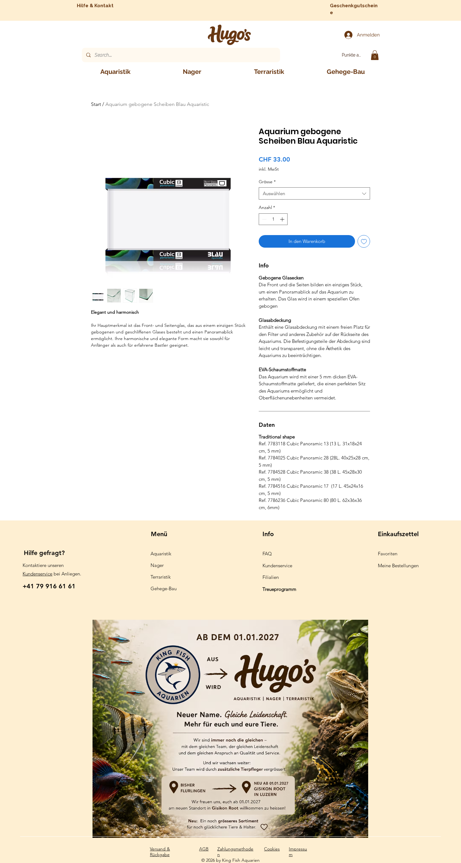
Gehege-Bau (164, 588)
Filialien (270, 577)
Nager (157, 565)
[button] (375, 55)
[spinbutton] (273, 219)
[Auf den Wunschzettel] (364, 241)
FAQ (267, 554)
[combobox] (314, 193)
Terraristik (161, 577)
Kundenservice (37, 574)
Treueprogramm (279, 589)
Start (96, 104)
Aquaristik (161, 554)
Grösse (267, 181)
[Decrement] (264, 219)
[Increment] (283, 219)
